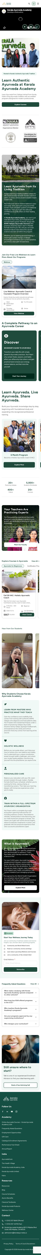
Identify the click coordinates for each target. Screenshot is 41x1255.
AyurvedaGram (7, 1159)
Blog (3, 1190)
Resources (6, 1186)
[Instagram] (16, 1111)
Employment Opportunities (11, 1133)
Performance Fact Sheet (10, 1145)
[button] (38, 3)
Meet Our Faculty (20, 545)
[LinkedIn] (7, 1111)
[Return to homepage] (10, 1100)
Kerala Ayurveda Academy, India (13, 1167)
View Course (27, 615)
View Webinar (19, 313)
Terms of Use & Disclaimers (25, 1244)
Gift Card (5, 1137)
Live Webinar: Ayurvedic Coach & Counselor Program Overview (18, 292)
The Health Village (8, 1163)
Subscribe (20, 969)
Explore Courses (20, 105)
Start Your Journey (19, 376)
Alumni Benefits (7, 1198)
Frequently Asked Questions (12, 1128)
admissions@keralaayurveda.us (16, 1233)
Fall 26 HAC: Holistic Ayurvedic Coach (17, 596)
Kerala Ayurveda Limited (10, 1171)
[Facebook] (3, 1111)
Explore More (19, 465)
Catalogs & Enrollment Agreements (14, 1141)
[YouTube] (12, 1111)
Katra (4, 1176)
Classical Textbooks (9, 1202)
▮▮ (31, 27)
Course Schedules (8, 1194)
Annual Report (7, 1149)
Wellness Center (8, 1210)
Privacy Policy (8, 1244)
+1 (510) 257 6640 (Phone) (14, 1221)
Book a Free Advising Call (20, 1085)
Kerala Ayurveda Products (11, 1206)
